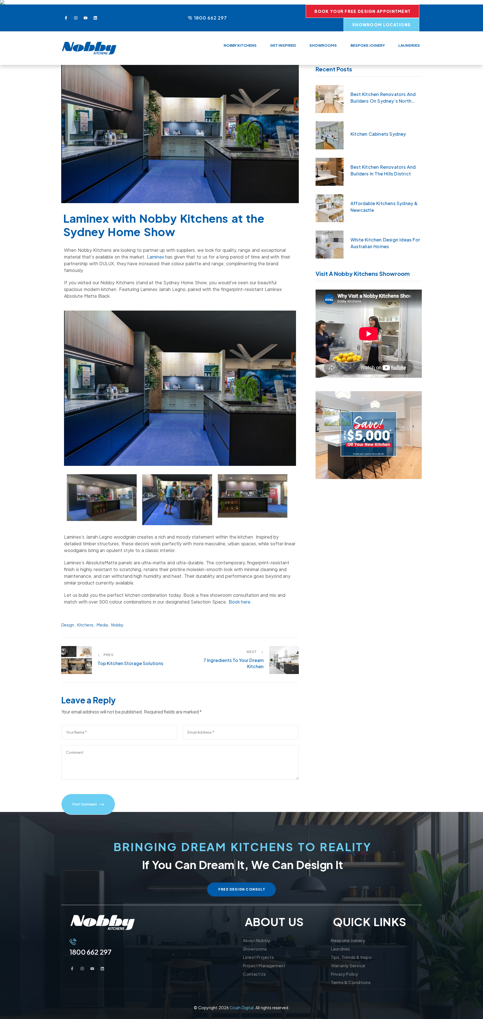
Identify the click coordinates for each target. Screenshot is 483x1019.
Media (102, 624)
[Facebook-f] (66, 18)
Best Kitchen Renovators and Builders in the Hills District (383, 170)
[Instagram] (76, 18)
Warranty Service (348, 965)
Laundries (340, 948)
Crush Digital (241, 1007)
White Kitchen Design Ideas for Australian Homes (385, 243)
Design (67, 624)
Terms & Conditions (351, 982)
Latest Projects (258, 957)
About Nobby (256, 940)
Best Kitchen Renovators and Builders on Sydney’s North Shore (383, 97)
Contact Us (254, 973)
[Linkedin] (95, 18)
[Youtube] (85, 18)
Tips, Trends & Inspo (351, 957)
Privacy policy (344, 973)
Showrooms (255, 948)
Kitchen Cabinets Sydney (378, 134)
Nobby (117, 624)
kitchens (85, 624)
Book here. (240, 602)
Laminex (155, 257)
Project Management (264, 965)
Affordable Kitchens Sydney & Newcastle (384, 206)
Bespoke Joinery (348, 940)
